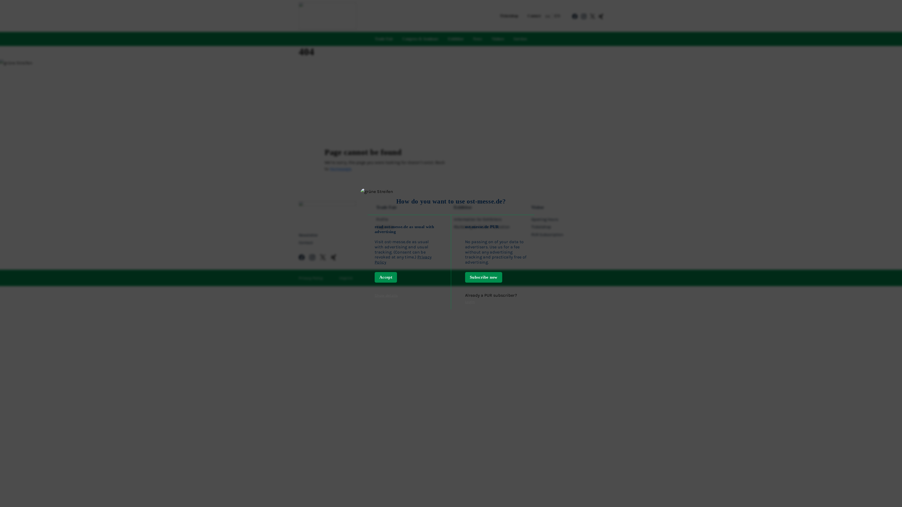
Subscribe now (484, 277)
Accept (385, 277)
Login (470, 301)
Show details (386, 295)
